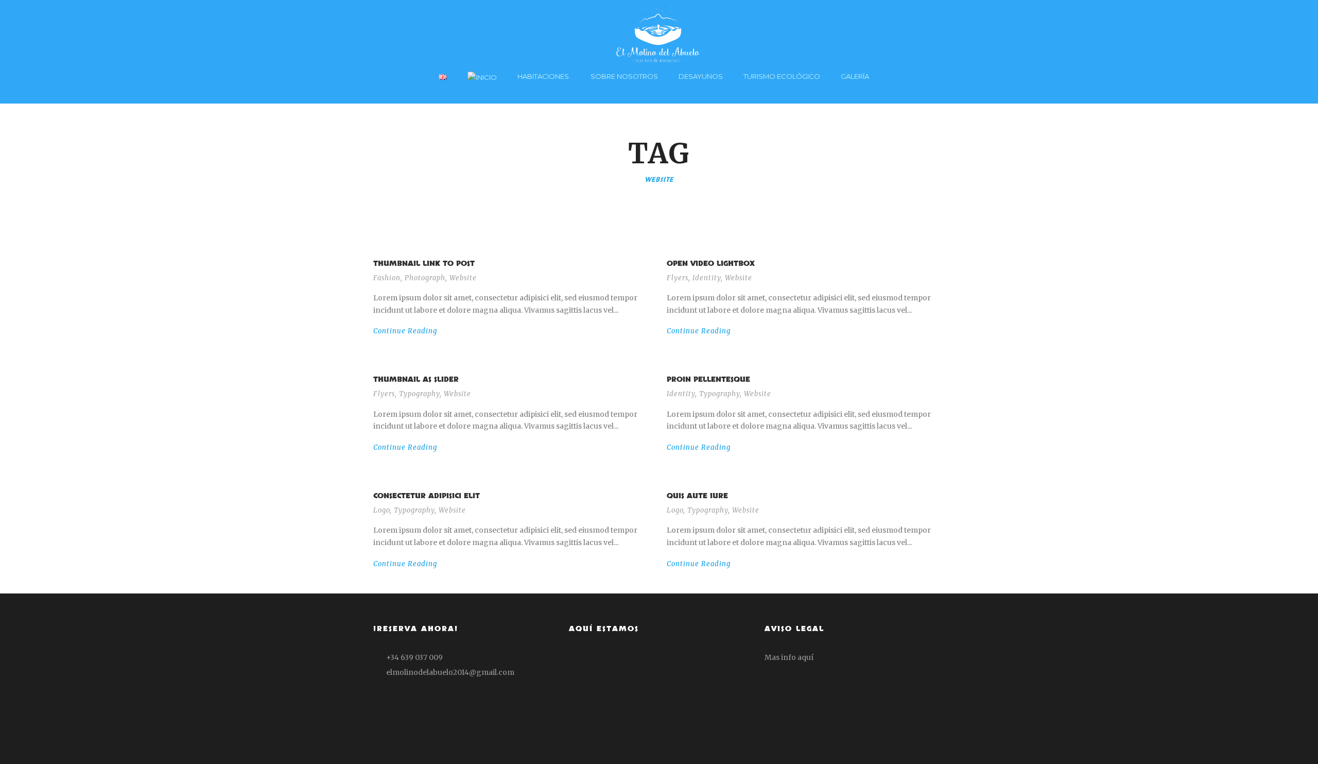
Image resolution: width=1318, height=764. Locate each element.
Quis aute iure (697, 496)
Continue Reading (405, 331)
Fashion (387, 278)
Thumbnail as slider (416, 379)
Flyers (677, 278)
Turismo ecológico (781, 76)
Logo (381, 510)
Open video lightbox (711, 263)
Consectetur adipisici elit (426, 496)
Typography (419, 393)
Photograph (425, 278)
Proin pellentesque (708, 379)
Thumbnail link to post (424, 263)
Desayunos (701, 76)
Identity (706, 278)
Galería (855, 76)
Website (463, 278)
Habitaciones (543, 76)
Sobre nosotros (624, 76)
